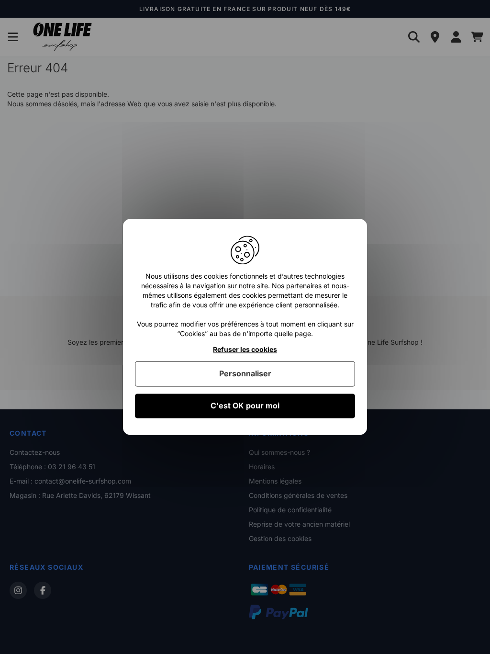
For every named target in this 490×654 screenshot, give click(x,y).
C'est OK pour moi (245, 405)
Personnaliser (245, 373)
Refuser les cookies (245, 349)
